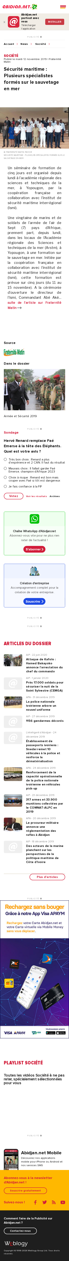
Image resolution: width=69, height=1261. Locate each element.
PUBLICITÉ (33, 37)
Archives (55, 496)
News (24, 44)
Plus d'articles (47, 877)
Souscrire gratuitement (25, 1190)
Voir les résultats (36, 496)
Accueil (9, 44)
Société (40, 44)
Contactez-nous (20, 1230)
